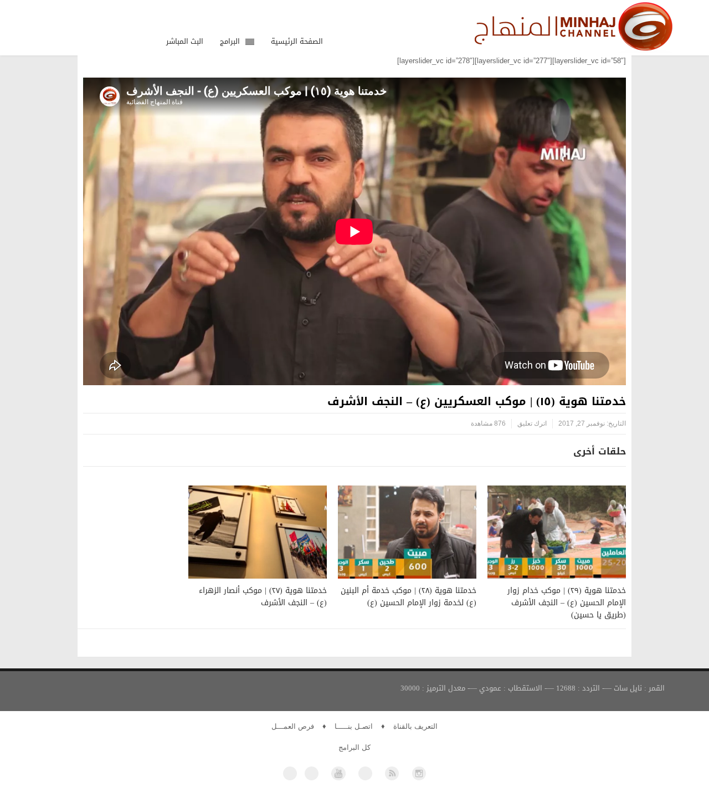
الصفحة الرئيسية (297, 41)
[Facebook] (290, 773)
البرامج (230, 41)
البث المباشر (184, 41)
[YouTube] (338, 773)
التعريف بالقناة (415, 726)
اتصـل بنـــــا (354, 726)
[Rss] (392, 773)
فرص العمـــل (292, 726)
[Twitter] (311, 773)
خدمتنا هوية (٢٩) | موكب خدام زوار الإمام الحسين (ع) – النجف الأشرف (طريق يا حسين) (566, 602)
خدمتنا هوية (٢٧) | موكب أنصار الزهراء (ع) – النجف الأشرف (263, 596)
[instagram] (419, 773)
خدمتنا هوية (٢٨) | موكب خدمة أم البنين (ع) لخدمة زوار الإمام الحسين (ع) (408, 596)
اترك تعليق (532, 423)
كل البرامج (354, 747)
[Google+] (365, 773)
